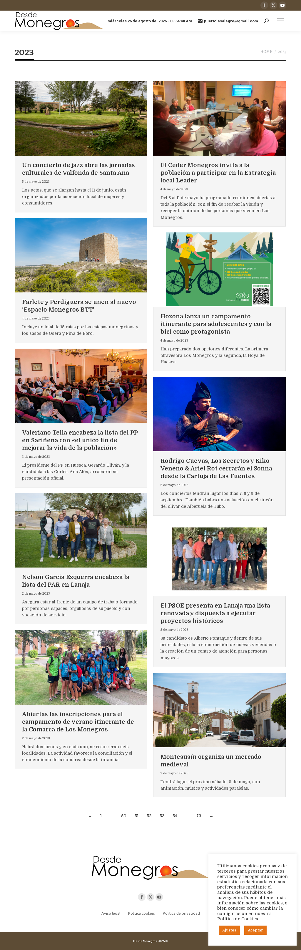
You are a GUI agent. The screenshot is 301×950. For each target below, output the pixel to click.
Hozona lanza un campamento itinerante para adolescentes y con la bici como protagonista (215, 324)
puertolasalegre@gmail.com (231, 21)
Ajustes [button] (229, 930)
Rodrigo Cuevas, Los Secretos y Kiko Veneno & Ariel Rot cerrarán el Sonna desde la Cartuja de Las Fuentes (216, 468)
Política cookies (141, 913)
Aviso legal (110, 913)
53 (162, 815)
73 (198, 815)
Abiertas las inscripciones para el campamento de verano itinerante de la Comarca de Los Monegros (78, 722)
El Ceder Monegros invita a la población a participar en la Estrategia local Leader (218, 173)
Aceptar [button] (255, 930)
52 (149, 815)
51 (136, 815)
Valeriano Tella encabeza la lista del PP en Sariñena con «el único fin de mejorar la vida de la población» (80, 440)
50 (123, 815)
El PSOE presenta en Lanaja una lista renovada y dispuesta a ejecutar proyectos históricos (215, 613)
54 (175, 815)
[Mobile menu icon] (280, 21)
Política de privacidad (181, 913)
